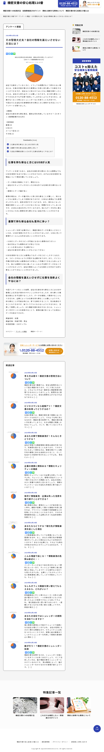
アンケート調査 (21, 331)
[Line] (14, 54)
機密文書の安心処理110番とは (77, 10)
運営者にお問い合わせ (79, 742)
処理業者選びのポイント (32, 10)
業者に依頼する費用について (53, 10)
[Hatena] (12, 54)
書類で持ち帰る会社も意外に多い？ (24, 148)
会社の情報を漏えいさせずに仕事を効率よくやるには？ (31, 151)
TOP (97, 729)
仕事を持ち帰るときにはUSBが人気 (24, 144)
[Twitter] (9, 54)
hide (34, 140)
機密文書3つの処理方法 (12, 10)
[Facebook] (7, 54)
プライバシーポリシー (60, 742)
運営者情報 (46, 742)
